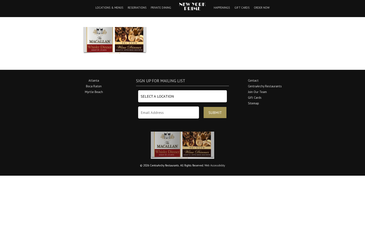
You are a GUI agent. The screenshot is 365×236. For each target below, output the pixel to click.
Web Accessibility (214, 165)
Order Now (262, 7)
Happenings (222, 7)
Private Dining (161, 7)
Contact (253, 80)
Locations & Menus (109, 7)
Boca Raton (94, 86)
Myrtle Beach (94, 92)
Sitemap (253, 103)
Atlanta (94, 80)
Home (192, 6)
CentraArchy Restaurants (265, 86)
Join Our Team (257, 92)
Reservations (137, 7)
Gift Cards (242, 7)
